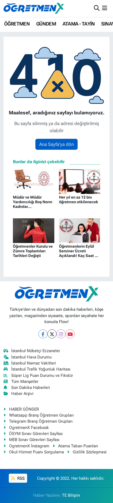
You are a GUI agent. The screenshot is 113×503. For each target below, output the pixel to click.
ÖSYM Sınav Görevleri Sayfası (36, 433)
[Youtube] (70, 333)
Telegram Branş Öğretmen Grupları (41, 421)
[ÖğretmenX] (34, 8)
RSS (20, 478)
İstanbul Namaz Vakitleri (33, 363)
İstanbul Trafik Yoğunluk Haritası (40, 369)
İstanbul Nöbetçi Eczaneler (35, 350)
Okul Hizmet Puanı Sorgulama (36, 452)
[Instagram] (61, 333)
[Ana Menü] (104, 8)
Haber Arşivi (22, 393)
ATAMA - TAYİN (79, 24)
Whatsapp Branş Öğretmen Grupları (41, 415)
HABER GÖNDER (24, 409)
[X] (51, 333)
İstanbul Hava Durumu (31, 357)
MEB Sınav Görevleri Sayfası (34, 439)
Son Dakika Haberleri (30, 387)
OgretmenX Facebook (29, 427)
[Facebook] (42, 333)
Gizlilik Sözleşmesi (90, 452)
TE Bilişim (71, 495)
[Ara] (97, 8)
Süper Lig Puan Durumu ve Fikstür (42, 375)
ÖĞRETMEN (17, 24)
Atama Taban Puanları (78, 445)
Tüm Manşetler (24, 381)
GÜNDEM (46, 24)
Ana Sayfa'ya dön (56, 144)
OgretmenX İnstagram (29, 445)
